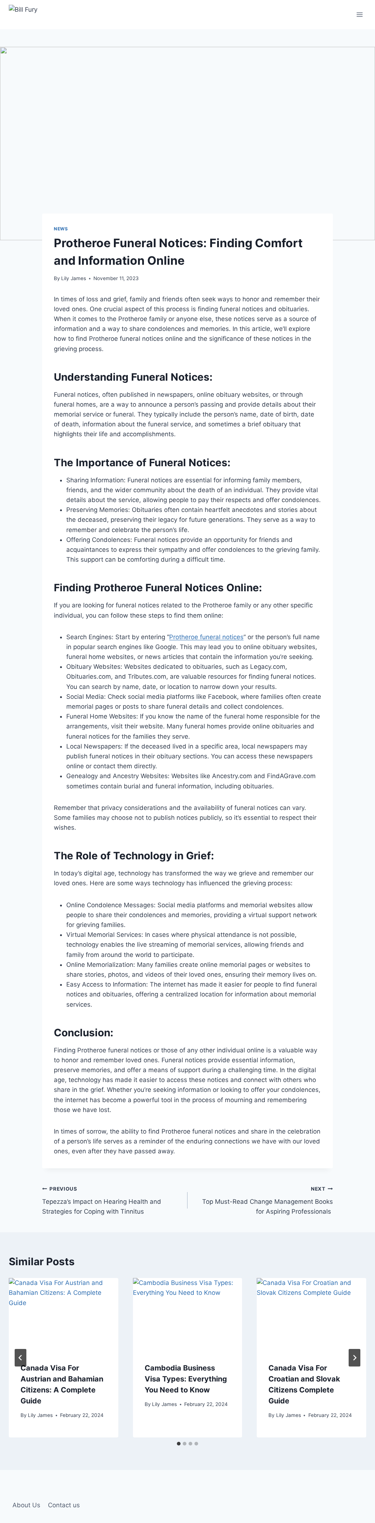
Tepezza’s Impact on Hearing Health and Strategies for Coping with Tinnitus (101, 1200)
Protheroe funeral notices (206, 637)
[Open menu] (359, 14)
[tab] (179, 1443)
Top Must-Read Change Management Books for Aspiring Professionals (267, 1200)
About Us (26, 1505)
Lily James (73, 278)
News (61, 228)
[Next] (354, 1357)
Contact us (64, 1505)
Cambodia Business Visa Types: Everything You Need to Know (186, 1379)
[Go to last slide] (20, 1357)
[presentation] (63, 1314)
